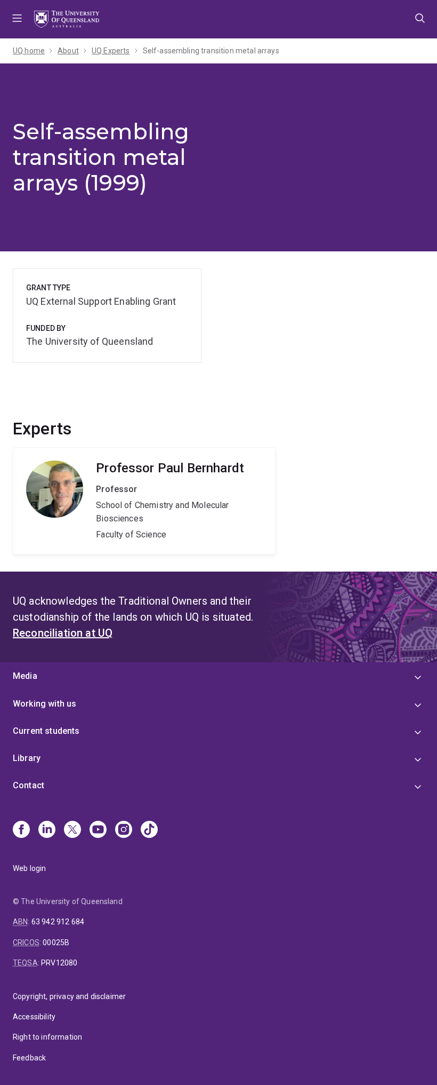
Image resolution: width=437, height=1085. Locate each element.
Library (27, 758)
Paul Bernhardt (144, 501)
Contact (28, 785)
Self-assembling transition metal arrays (211, 50)
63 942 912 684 (57, 921)
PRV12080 (59, 963)
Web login (29, 868)
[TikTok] (149, 830)
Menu (17, 19)
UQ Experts (111, 50)
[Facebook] (21, 830)
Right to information (47, 1037)
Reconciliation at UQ (62, 633)
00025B (56, 942)
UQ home (29, 50)
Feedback (29, 1058)
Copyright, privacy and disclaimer (69, 996)
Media (25, 676)
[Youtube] (98, 830)
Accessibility (34, 1016)
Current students (46, 731)
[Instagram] (123, 830)
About (68, 50)
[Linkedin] (46, 830)
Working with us (44, 704)
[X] (72, 830)
